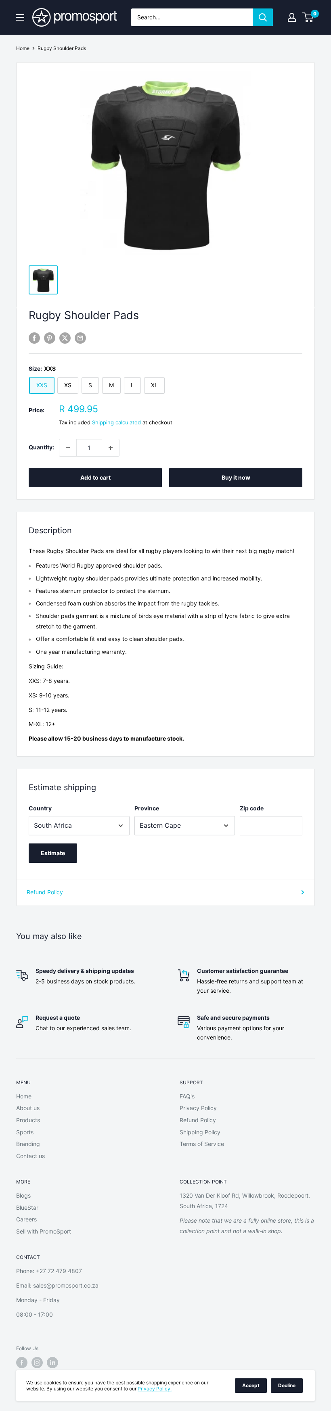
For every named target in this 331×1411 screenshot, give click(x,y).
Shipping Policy (200, 1132)
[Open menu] (20, 17)
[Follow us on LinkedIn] (52, 1362)
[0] (308, 17)
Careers (26, 1219)
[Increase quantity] (110, 447)
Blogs (23, 1195)
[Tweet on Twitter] (65, 338)
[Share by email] (80, 338)
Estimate (53, 853)
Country (40, 808)
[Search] (263, 17)
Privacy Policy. (155, 1389)
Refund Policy (45, 892)
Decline (286, 1385)
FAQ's (187, 1096)
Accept (251, 1385)
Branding (28, 1143)
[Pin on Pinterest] (49, 338)
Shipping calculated (116, 422)
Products (28, 1120)
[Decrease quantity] (67, 447)
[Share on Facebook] (34, 338)
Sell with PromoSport (43, 1231)
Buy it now (236, 477)
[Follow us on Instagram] (37, 1362)
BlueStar (27, 1207)
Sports (25, 1132)
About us (28, 1107)
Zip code (252, 808)
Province (146, 808)
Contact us (30, 1155)
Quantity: (41, 447)
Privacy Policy (198, 1107)
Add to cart (95, 477)
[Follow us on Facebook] (21, 1362)
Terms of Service (202, 1143)
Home (22, 48)
